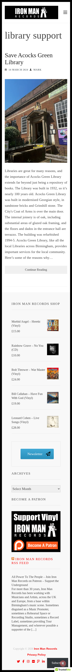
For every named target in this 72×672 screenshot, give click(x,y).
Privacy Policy (36, 654)
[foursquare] (38, 661)
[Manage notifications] (63, 663)
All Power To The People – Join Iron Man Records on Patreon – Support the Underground (35, 581)
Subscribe (58, 662)
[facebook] (23, 661)
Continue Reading (36, 269)
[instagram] (28, 661)
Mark (37, 69)
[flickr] (33, 661)
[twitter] (18, 661)
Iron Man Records (45, 648)
